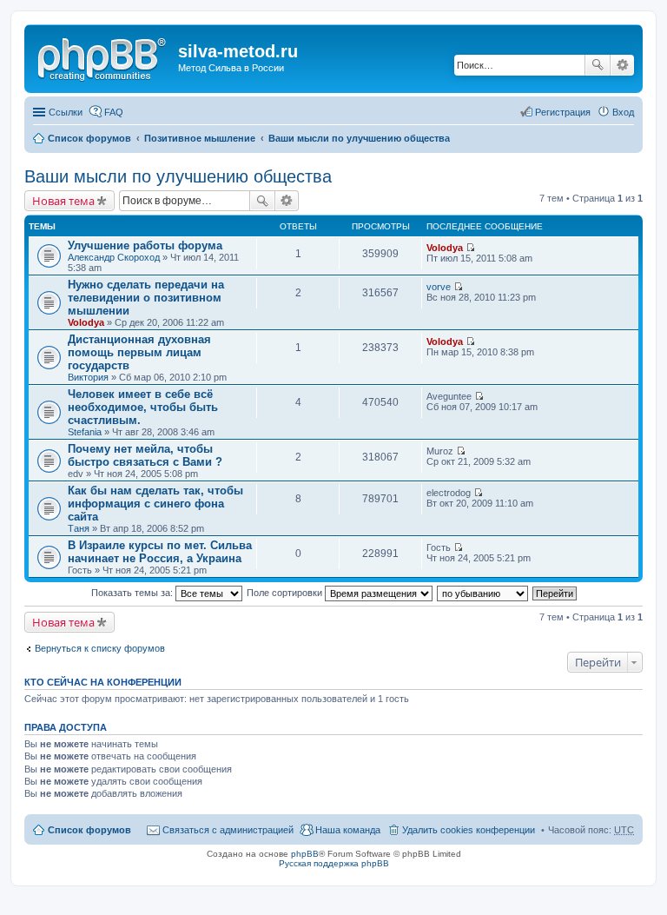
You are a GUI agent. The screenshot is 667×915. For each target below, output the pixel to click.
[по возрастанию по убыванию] (483, 592)
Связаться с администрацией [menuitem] (228, 830)
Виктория (88, 377)
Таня (78, 528)
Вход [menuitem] (623, 112)
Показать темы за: (133, 592)
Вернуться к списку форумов (100, 648)
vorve (438, 287)
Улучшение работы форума (145, 245)
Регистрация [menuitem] (563, 112)
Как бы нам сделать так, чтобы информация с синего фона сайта (155, 503)
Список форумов (89, 138)
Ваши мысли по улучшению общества (359, 138)
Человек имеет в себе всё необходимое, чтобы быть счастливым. (143, 407)
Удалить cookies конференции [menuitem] (468, 830)
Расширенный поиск (622, 65)
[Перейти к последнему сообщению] (470, 247)
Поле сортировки (286, 592)
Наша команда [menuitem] (347, 830)
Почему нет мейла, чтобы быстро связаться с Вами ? (145, 455)
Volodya (444, 247)
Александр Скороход (114, 257)
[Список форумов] (103, 56)
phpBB (305, 854)
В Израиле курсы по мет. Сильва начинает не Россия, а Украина (160, 552)
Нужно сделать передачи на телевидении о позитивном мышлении (146, 297)
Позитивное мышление (199, 138)
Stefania (85, 432)
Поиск (597, 65)
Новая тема (63, 201)
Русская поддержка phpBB (334, 863)
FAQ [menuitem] (113, 112)
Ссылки (66, 112)
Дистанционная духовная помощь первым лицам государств (139, 352)
